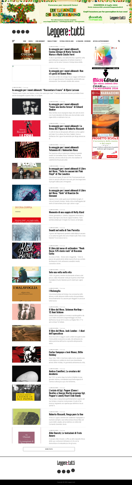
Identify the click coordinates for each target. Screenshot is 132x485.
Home (24, 41)
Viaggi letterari (52, 41)
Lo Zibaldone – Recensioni (83, 41)
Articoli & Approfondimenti (101, 41)
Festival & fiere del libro (67, 41)
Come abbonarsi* (40, 41)
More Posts (49, 449)
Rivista (31, 41)
